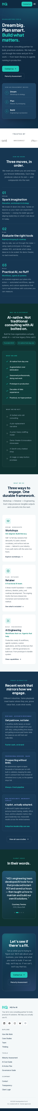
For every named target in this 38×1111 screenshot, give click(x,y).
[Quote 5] (23, 912)
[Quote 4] (21, 912)
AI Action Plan (7, 1066)
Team (4, 1043)
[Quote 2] (17, 912)
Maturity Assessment (13, 76)
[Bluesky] (20, 1023)
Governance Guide (9, 1070)
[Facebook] (9, 1023)
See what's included (13, 606)
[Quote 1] (14, 912)
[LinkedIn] (4, 1023)
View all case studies (17, 839)
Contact (5, 1081)
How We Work (7, 1034)
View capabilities (12, 659)
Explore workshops (12, 557)
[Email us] (25, 1023)
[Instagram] (15, 1023)
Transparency (7, 1085)
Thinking (5, 1047)
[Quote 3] (19, 912)
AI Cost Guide (7, 1062)
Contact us (27, 4)
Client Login (6, 1090)
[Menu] (34, 4)
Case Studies (7, 1038)
